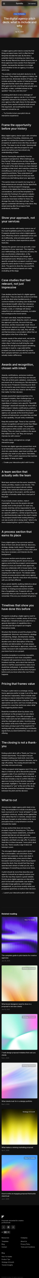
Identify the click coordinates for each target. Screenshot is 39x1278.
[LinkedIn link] (8, 1227)
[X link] (4, 1227)
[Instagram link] (13, 1227)
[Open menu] (4, 3)
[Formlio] (19, 3)
